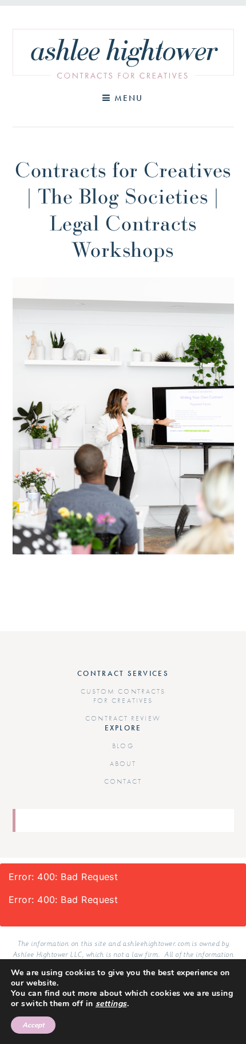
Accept (33, 1025)
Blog (122, 745)
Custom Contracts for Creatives (123, 696)
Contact (123, 781)
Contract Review (123, 718)
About (123, 763)
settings (111, 1004)
